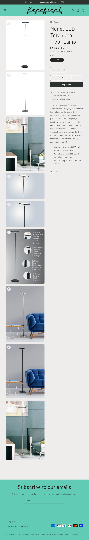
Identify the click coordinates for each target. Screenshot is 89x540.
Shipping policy (75, 534)
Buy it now (66, 85)
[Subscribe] (62, 500)
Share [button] (55, 171)
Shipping (53, 51)
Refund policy (40, 534)
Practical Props (16, 534)
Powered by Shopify (27, 534)
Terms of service (63, 534)
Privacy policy (51, 534)
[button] (4, 10)
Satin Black (57, 60)
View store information (61, 99)
